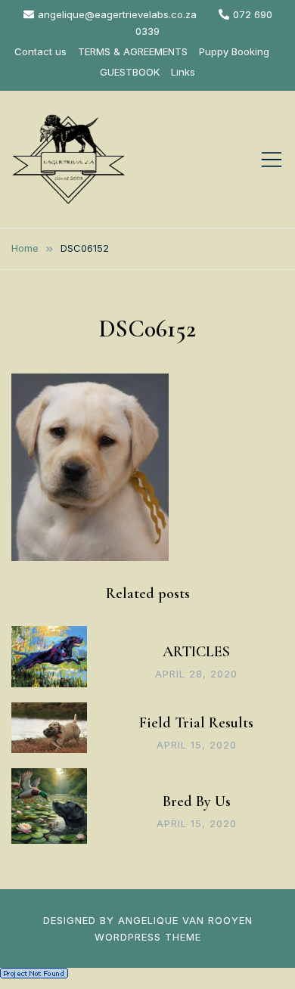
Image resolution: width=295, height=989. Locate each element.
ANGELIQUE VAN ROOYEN (185, 920)
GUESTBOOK (130, 72)
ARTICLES (196, 652)
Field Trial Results (196, 723)
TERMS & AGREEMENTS (133, 51)
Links (183, 72)
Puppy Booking (234, 51)
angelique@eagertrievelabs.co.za (117, 14)
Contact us (40, 51)
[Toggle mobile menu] (271, 159)
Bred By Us (197, 801)
